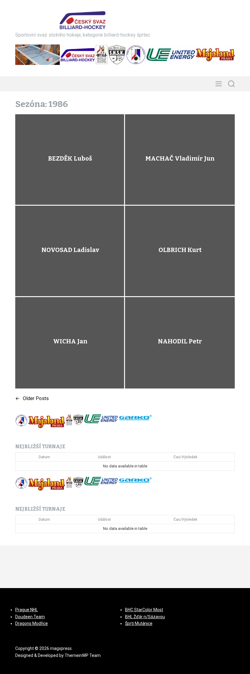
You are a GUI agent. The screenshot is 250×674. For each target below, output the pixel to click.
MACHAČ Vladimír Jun (180, 158)
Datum (44, 457)
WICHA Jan (70, 341)
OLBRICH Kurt (180, 250)
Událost (104, 457)
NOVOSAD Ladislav (70, 250)
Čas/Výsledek (185, 457)
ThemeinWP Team (83, 655)
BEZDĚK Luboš (70, 158)
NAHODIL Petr (180, 341)
